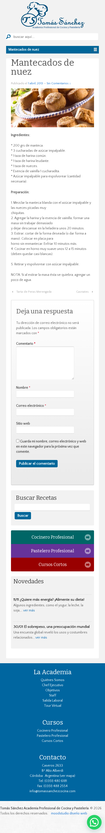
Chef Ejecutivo (52, 685)
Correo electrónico (30, 406)
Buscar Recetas (36, 498)
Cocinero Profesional (53, 537)
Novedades (28, 581)
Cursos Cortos (53, 564)
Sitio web (23, 424)
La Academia (53, 672)
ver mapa (67, 776)
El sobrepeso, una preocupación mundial (57, 627)
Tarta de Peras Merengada (34, 291)
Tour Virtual (52, 706)
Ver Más (29, 610)
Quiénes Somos (52, 680)
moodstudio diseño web (69, 813)
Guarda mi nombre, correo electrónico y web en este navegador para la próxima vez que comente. (51, 446)
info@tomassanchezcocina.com (52, 791)
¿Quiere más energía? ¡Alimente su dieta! (52, 600)
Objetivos (52, 690)
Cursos (52, 722)
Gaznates (82, 291)
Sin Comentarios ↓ (59, 83)
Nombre (22, 388)
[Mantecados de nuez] (52, 107)
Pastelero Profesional (52, 551)
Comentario (25, 344)
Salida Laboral (52, 701)
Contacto (52, 757)
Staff (52, 695)
